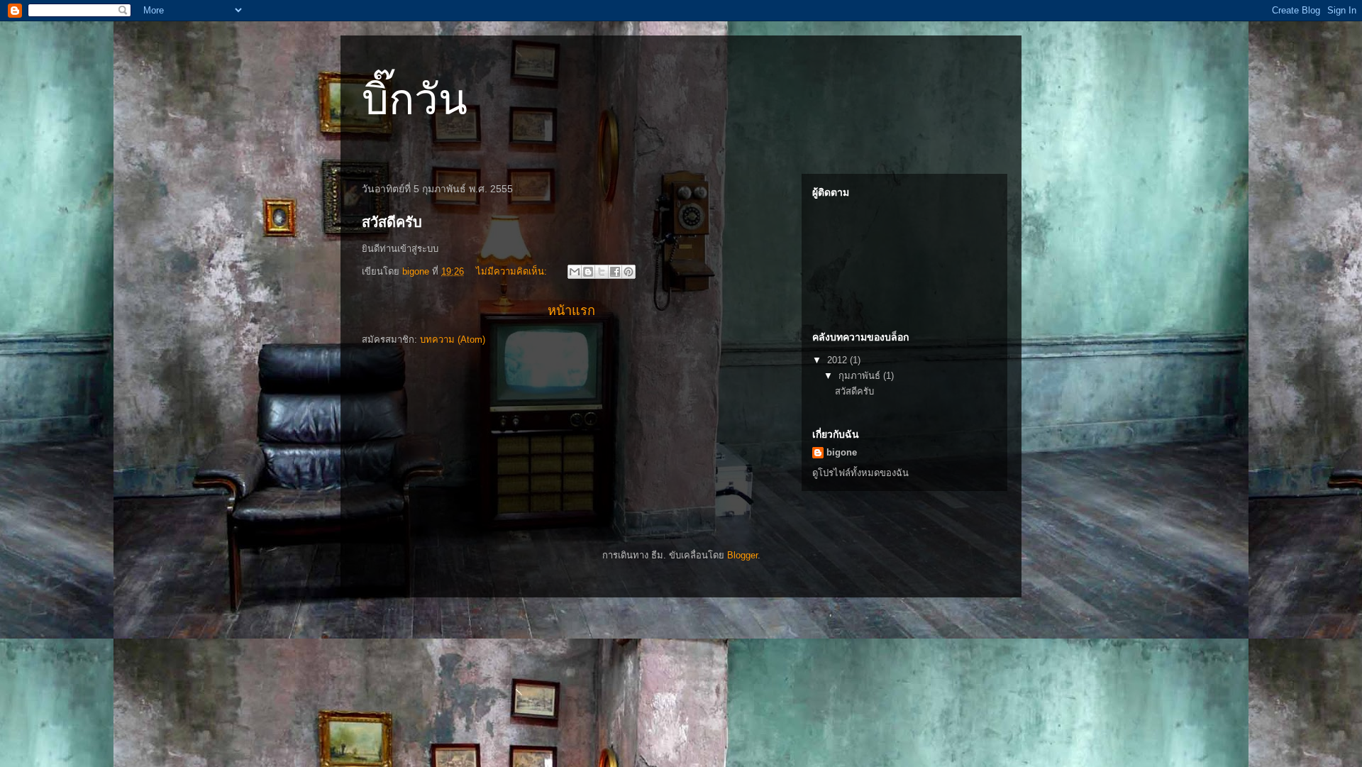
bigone (841, 452)
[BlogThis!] (588, 272)
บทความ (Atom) (452, 339)
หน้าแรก (571, 311)
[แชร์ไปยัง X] (601, 272)
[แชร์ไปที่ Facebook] (615, 272)
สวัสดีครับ (392, 222)
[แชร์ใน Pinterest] (628, 272)
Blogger (742, 555)
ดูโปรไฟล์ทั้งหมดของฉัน (860, 473)
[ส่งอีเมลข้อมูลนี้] (575, 272)
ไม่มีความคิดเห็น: (513, 271)
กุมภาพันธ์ (860, 375)
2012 (838, 360)
